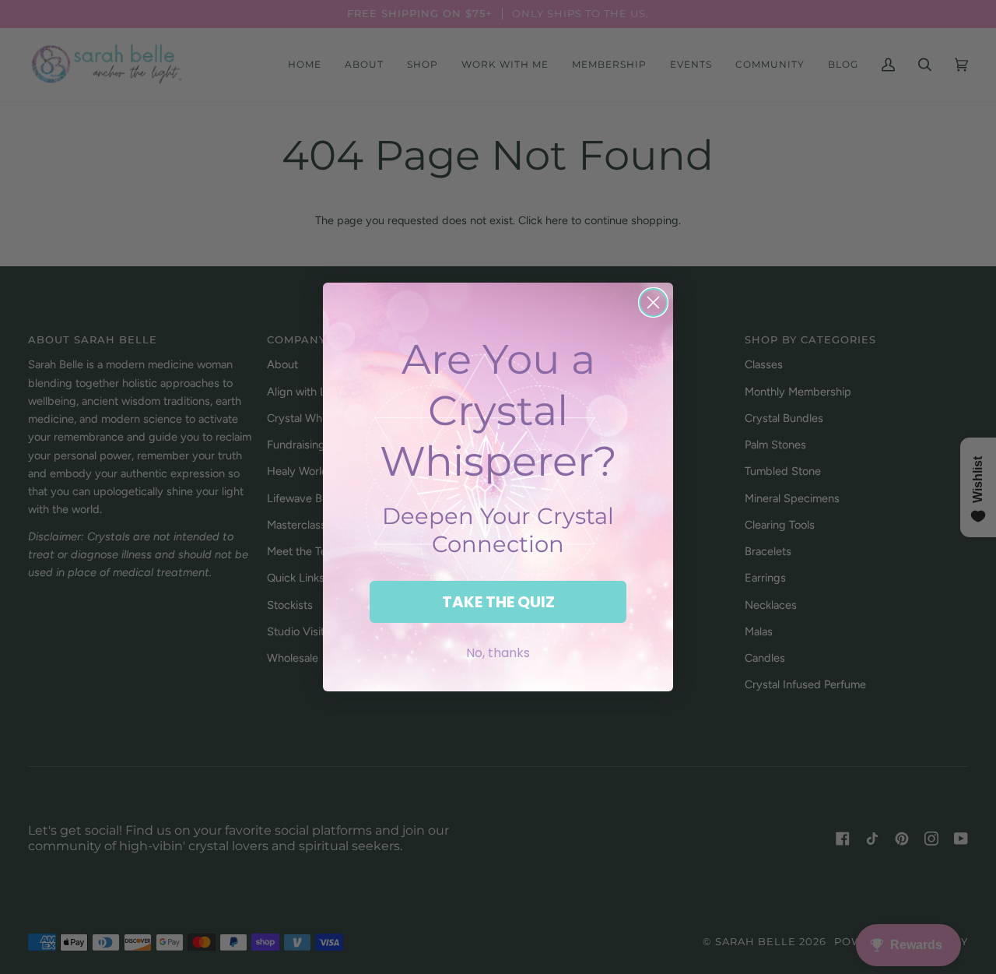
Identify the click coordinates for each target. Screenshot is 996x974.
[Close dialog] (653, 302)
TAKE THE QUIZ (498, 602)
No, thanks (498, 653)
